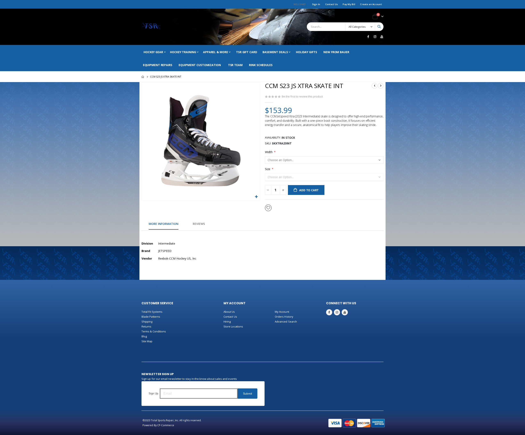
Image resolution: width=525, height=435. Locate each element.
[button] (256, 196)
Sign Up (153, 393)
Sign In (316, 4)
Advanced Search (286, 321)
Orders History (284, 316)
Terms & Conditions (154, 331)
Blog (144, 336)
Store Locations (233, 326)
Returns (146, 326)
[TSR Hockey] (151, 26)
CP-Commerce (165, 425)
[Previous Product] (374, 86)
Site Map (147, 341)
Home (143, 76)
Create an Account (371, 4)
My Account (282, 312)
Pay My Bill (349, 4)
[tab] (163, 224)
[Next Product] (380, 86)
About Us (229, 312)
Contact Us (331, 4)
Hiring (227, 321)
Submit (247, 393)
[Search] (379, 26)
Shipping (147, 321)
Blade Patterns (151, 316)
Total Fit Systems (152, 312)
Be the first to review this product (302, 96)
